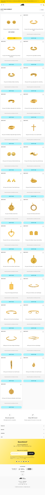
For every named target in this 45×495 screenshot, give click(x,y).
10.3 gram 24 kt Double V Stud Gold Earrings (11, 187)
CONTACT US (3, 2)
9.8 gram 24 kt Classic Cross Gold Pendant (33, 134)
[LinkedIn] (24, 462)
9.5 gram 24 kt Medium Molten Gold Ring (11, 81)
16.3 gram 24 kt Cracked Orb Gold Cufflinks (11, 29)
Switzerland (24, 481)
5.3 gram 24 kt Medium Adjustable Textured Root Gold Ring (11, 56)
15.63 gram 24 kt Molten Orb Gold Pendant (33, 371)
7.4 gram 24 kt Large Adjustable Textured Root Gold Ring (33, 30)
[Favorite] (21, 15)
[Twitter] (19, 462)
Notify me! (33, 38)
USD (24, 484)
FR (25, 482)
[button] (22, 426)
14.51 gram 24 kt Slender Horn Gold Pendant (11, 371)
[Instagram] (21, 462)
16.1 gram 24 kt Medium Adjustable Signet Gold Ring (11, 134)
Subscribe (31, 453)
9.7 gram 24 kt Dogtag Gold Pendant (11, 292)
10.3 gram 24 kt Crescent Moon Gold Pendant (11, 266)
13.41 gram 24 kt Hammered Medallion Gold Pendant (11, 398)
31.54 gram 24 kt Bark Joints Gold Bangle (33, 292)
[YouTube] (26, 462)
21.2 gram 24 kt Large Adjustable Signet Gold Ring (34, 108)
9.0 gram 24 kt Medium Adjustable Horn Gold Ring (11, 108)
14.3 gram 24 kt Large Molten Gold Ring (34, 55)
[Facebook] (17, 462)
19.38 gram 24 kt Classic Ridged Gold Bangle (11, 345)
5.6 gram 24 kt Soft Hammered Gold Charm (33, 187)
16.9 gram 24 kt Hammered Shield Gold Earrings (11, 161)
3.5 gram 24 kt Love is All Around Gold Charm (11, 240)
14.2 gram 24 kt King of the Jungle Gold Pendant (33, 266)
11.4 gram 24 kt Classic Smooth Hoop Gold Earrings (33, 161)
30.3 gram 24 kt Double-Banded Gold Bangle (33, 319)
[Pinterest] (28, 462)
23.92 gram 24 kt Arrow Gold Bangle (33, 345)
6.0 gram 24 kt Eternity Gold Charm (33, 213)
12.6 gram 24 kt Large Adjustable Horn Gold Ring (34, 81)
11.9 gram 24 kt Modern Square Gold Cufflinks (33, 240)
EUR (26, 484)
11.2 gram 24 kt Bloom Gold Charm (11, 213)
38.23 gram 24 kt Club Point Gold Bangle (11, 319)
